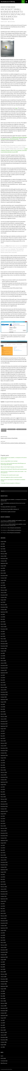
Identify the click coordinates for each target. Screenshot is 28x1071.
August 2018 (3, 701)
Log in (2, 1055)
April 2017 (3, 738)
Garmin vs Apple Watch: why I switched (9, 461)
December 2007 (4, 1008)
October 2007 (4, 1013)
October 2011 (4, 896)
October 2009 (4, 954)
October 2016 (4, 753)
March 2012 (3, 884)
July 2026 (3, 543)
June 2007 (3, 1022)
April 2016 (3, 767)
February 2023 (4, 604)
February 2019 (4, 687)
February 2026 (4, 553)
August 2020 (3, 650)
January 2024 (3, 592)
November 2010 (4, 923)
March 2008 (3, 1000)
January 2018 (3, 718)
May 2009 (3, 966)
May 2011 (3, 908)
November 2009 (4, 952)
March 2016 (3, 770)
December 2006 (4, 1037)
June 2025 (3, 568)
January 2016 (3, 774)
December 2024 (4, 575)
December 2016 (4, 748)
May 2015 (3, 791)
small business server (21, 429)
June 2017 (3, 733)
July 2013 (3, 845)
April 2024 (3, 585)
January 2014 (3, 830)
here (16, 108)
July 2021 (3, 631)
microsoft (3, 6)
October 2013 (4, 838)
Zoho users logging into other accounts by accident (11, 477)
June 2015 (3, 789)
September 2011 (4, 898)
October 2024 (4, 578)
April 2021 (3, 636)
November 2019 (4, 667)
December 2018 (4, 692)
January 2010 (3, 947)
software (8, 6)
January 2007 (3, 1034)
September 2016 (4, 755)
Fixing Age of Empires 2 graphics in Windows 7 (10, 483)
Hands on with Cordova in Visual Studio (9, 437)
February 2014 (4, 828)
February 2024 (4, 590)
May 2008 (3, 996)
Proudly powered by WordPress (6, 1069)
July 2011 (3, 903)
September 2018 (4, 699)
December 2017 (4, 721)
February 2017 (4, 743)
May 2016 (3, 765)
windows (13, 6)
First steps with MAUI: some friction (8, 506)
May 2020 (3, 658)
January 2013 (3, 859)
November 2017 (4, 723)
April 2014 (3, 823)
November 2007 (4, 1010)
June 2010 (3, 935)
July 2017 (3, 731)
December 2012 (4, 862)
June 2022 (3, 616)
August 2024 (3, 580)
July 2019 (3, 675)
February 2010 (4, 945)
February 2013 (4, 857)
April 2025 (3, 570)
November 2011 (4, 894)
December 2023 (4, 595)
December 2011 (4, 891)
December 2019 (4, 665)
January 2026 (3, 556)
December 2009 (4, 949)
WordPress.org (4, 1063)
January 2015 (3, 801)
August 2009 (3, 959)
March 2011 (3, 913)
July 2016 (3, 760)
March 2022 (3, 624)
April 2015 (3, 794)
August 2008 (3, 988)
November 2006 (4, 1039)
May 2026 (3, 546)
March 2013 (3, 855)
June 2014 (3, 818)
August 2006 (3, 1044)
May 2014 (3, 821)
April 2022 (3, 621)
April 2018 (3, 711)
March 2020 (3, 660)
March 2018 (3, 714)
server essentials (11, 429)
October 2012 (4, 867)
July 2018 (3, 704)
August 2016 (3, 757)
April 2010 (3, 940)
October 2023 (4, 597)
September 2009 (4, 957)
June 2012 (3, 876)
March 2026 (3, 551)
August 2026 (3, 541)
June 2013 (3, 847)
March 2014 (3, 825)
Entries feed (3, 1058)
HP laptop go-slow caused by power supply (10, 475)
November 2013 (4, 835)
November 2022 (4, 607)
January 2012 (3, 889)
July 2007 (3, 1020)
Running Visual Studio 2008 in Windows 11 (10, 509)
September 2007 (4, 1015)
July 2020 (3, 653)
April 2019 (3, 682)
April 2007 (3, 1027)
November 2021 (4, 629)
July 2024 (3, 582)
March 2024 (3, 587)
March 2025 (3, 573)
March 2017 (3, 740)
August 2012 (3, 872)
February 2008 (4, 1003)
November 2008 (4, 981)
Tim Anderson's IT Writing (8, 1)
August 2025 (3, 565)
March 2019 (3, 684)
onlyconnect (12, 21)
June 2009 (3, 964)
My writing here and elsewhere (14, 527)
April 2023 (3, 602)
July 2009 (3, 962)
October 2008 (4, 983)
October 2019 (4, 670)
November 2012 (4, 864)
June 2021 (3, 633)
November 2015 (4, 777)
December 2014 (4, 804)
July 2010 (3, 932)
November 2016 (4, 750)
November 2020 (4, 646)
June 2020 (3, 655)
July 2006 (3, 1047)
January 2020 (3, 663)
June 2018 (3, 706)
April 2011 (3, 911)
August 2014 (3, 813)
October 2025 (4, 560)
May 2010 (3, 937)
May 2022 (3, 619)
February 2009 (4, 974)
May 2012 (3, 879)
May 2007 (3, 1025)
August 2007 (3, 1017)
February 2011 (4, 915)
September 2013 (4, 840)
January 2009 (3, 976)
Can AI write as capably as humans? (8, 511)
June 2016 (3, 762)
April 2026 (3, 548)
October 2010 (4, 925)
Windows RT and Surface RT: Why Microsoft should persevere (14, 469)
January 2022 (3, 626)
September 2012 (4, 869)
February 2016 (4, 772)
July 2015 (3, 787)
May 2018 (3, 709)
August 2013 (3, 842)
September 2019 (4, 672)
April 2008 (3, 998)
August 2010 (3, 930)
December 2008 (4, 979)
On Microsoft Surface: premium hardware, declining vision (13, 442)
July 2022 (3, 614)
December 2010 (4, 920)
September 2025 (4, 563)
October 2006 (4, 1042)
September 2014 (4, 811)
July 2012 (3, 874)
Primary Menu (26, 1)
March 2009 (3, 971)
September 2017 (4, 726)
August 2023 (3, 599)
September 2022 (4, 612)
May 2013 (3, 850)
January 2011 (3, 918)
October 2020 (4, 648)
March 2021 (3, 638)
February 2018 (4, 716)
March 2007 (3, 1030)
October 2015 (4, 779)
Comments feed (4, 1060)
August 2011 (3, 901)
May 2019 (3, 680)
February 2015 (4, 799)
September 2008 (4, 986)
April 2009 (3, 969)
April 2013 (3, 852)
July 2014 (3, 816)
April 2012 (3, 881)
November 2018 (4, 694)
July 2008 (3, 991)
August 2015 (3, 784)
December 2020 (4, 643)
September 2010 (4, 928)
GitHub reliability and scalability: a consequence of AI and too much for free (13, 521)
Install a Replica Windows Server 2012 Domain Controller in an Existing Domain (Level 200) (14, 150)
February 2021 (4, 641)
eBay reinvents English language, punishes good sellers (12, 466)
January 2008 (3, 1005)
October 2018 (4, 697)
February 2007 (4, 1032)
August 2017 (3, 728)
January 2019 (3, 689)
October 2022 (4, 609)
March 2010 (3, 942)
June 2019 (3, 677)
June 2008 (3, 993)
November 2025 (4, 558)
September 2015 (4, 782)
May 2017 (3, 736)
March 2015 (3, 796)
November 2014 (4, 806)
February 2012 (4, 886)
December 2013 (4, 833)
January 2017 (3, 745)
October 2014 (4, 808)
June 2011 (3, 906)
